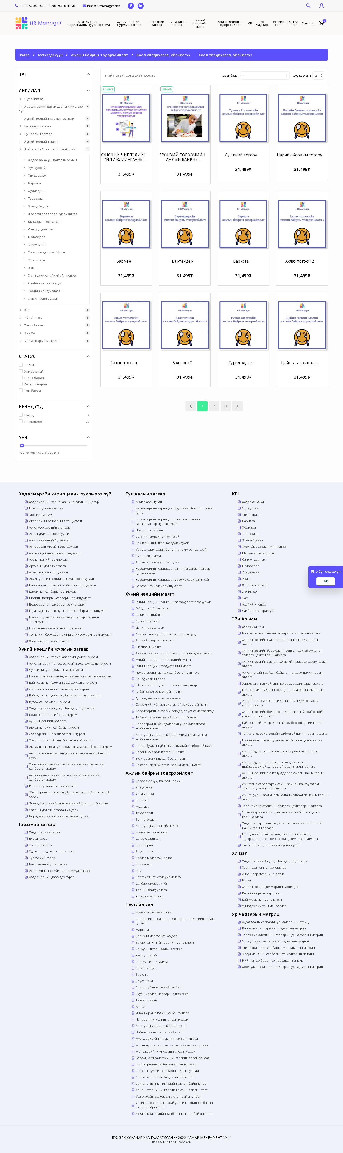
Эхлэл (24, 54)
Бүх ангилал (34, 99)
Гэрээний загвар (37, 126)
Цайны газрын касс (299, 362)
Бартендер (182, 261)
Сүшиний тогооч (241, 154)
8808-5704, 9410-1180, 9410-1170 (47, 5)
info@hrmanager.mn (103, 5)
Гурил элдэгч (241, 362)
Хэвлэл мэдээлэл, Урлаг (46, 252)
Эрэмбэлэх (231, 75)
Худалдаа (36, 191)
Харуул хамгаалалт (43, 298)
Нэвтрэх (321, 5)
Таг (23, 74)
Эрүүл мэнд (37, 244)
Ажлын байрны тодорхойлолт (99, 54)
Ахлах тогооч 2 (299, 261)
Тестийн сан (34, 325)
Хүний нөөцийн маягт (41, 141)
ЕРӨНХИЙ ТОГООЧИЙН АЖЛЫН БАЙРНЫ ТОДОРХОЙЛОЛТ (183, 159)
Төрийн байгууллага (44, 291)
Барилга (34, 183)
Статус (27, 356)
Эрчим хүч (36, 260)
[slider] (22, 445)
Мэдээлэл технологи (44, 221)
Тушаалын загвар (38, 134)
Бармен (123, 261)
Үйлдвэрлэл (37, 175)
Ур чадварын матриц (41, 341)
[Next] (237, 406)
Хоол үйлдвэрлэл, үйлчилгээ (163, 54)
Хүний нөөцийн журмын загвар (49, 118)
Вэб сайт (158, 1141)
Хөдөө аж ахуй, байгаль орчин (52, 160)
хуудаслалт (302, 75)
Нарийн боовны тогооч (299, 154)
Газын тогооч (124, 362)
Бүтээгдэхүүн (50, 54)
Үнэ (23, 437)
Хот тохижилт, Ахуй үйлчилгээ (52, 275)
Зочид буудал (39, 206)
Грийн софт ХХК (180, 1141)
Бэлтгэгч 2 (182, 362)
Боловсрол (36, 237)
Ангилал (29, 90)
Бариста (241, 261)
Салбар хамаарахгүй (44, 283)
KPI (26, 310)
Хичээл (30, 333)
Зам (31, 268)
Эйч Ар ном (33, 317)
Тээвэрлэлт (37, 198)
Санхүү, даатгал (41, 229)
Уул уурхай (37, 168)
